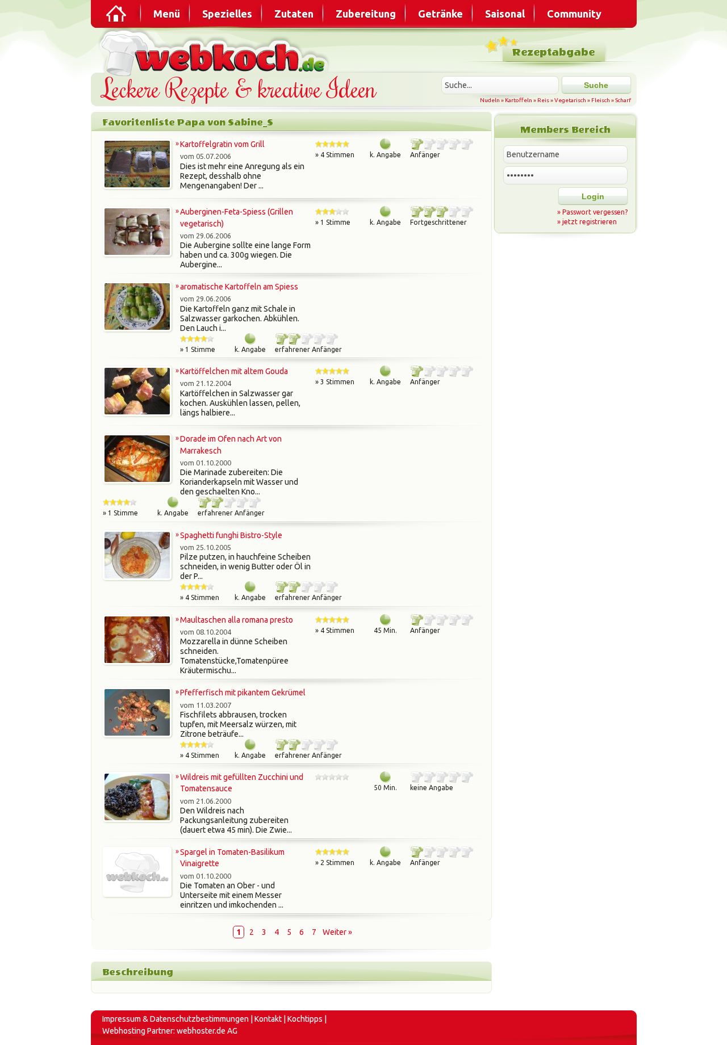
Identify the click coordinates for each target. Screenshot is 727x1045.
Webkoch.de (215, 52)
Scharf (623, 100)
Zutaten (294, 13)
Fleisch (600, 100)
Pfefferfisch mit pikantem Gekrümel (243, 692)
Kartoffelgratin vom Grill (222, 144)
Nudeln (490, 100)
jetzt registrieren (589, 221)
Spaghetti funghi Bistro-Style (231, 535)
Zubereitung (366, 13)
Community (574, 13)
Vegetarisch (570, 100)
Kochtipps (305, 1018)
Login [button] (593, 196)
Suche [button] (596, 85)
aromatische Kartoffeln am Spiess (239, 286)
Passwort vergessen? (595, 212)
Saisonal (505, 13)
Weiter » (337, 932)
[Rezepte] (117, 13)
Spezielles (227, 13)
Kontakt (268, 1018)
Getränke (440, 13)
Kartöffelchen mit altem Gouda (234, 371)
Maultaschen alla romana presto (236, 619)
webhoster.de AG (207, 1030)
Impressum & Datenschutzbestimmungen (175, 1018)
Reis (543, 100)
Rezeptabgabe (553, 52)
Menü (166, 13)
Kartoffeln (518, 100)
